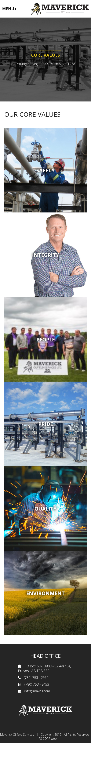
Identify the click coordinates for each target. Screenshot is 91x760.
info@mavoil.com (37, 691)
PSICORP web (48, 739)
